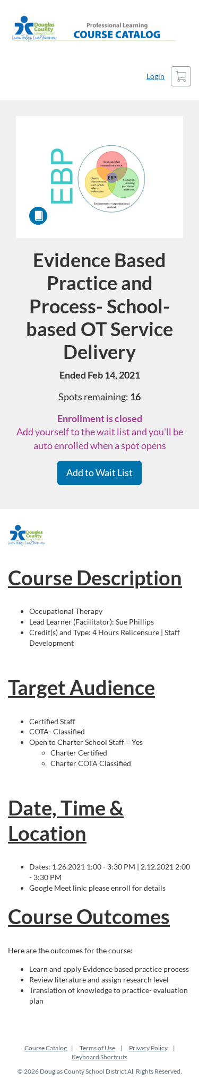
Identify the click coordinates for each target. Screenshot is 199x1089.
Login (155, 76)
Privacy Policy (148, 1048)
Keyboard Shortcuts (99, 1057)
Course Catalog (45, 1048)
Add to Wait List (99, 472)
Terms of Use (97, 1048)
